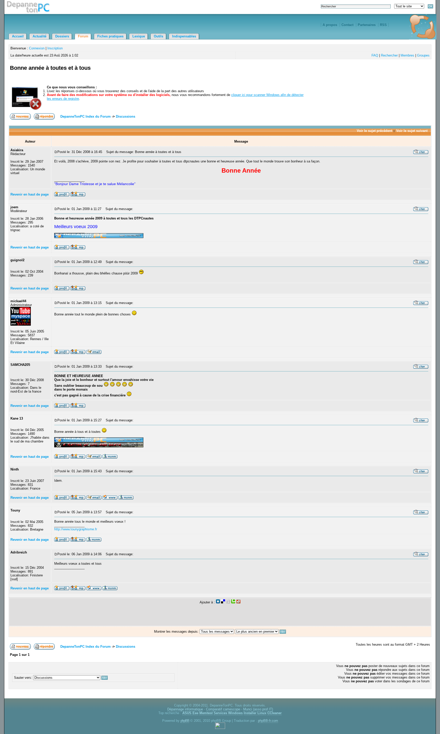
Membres (407, 55)
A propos (330, 25)
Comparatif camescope (223, 709)
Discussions (125, 116)
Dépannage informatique (185, 709)
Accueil (18, 36)
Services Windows (228, 713)
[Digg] (228, 602)
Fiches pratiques (110, 36)
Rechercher (389, 55)
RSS (383, 25)
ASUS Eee (190, 713)
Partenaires (367, 25)
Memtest (206, 713)
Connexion (37, 48)
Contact (347, 25)
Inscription (55, 48)
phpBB (185, 721)
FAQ (375, 55)
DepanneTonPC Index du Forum (85, 116)
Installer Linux (255, 713)
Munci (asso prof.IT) (258, 709)
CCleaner (274, 713)
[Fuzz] (238, 602)
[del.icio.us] (223, 602)
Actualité (39, 36)
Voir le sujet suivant (412, 131)
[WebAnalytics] (220, 728)
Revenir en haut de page (29, 194)
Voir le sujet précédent (374, 131)
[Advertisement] (370, 73)
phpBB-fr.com (268, 721)
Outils (158, 36)
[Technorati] (233, 602)
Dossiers (62, 36)
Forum (83, 36)
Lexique (138, 36)
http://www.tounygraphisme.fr (75, 529)
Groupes (423, 55)
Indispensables (184, 36)
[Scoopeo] (218, 602)
